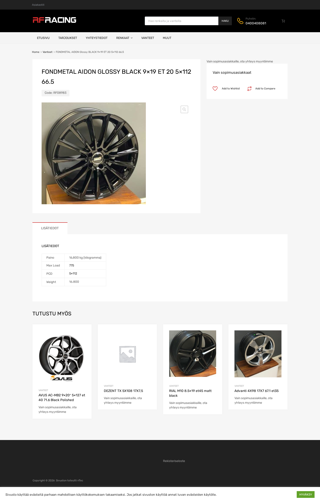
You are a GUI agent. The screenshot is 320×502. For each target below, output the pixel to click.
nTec (80, 480)
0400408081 (256, 23)
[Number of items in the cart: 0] (283, 21)
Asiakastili (38, 4)
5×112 (73, 273)
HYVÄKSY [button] (305, 494)
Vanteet (147, 38)
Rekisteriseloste (174, 461)
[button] (184, 109)
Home (35, 52)
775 (71, 265)
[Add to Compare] (84, 339)
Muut (167, 38)
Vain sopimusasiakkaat (232, 72)
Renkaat (122, 38)
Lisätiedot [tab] (50, 228)
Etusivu (43, 38)
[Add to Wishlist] (84, 333)
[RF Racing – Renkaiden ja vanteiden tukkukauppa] (54, 22)
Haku (225, 20)
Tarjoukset (67, 38)
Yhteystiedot (97, 38)
